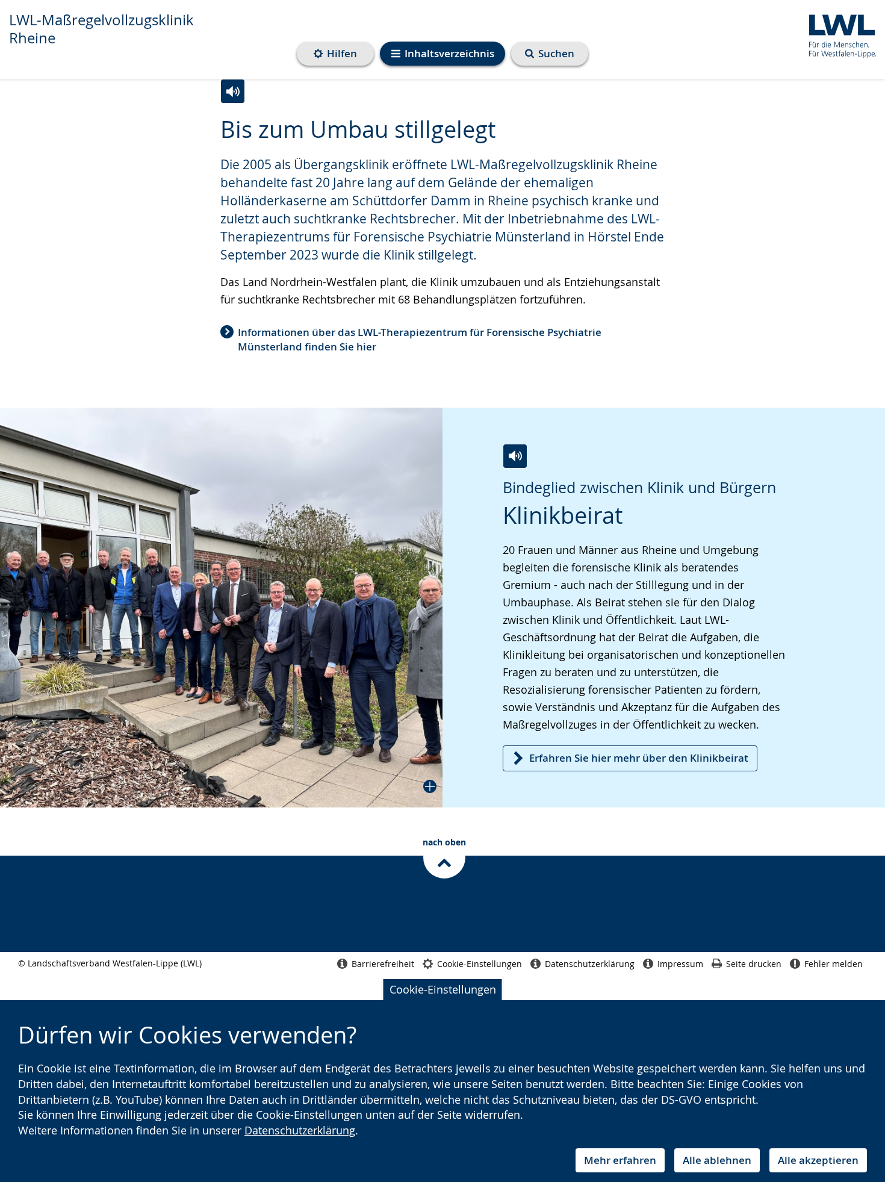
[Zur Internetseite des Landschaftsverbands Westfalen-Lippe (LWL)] (838, 34)
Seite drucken (753, 963)
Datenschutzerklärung (299, 1130)
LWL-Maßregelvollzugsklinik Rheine (101, 29)
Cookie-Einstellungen (443, 989)
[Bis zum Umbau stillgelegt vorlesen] (232, 91)
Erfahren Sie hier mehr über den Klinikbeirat (638, 758)
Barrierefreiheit (383, 963)
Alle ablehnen (717, 1160)
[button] (221, 607)
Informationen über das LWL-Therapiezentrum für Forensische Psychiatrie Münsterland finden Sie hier (419, 339)
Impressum (680, 963)
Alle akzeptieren (818, 1160)
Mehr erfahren (620, 1160)
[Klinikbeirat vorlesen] (515, 456)
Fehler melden (833, 963)
